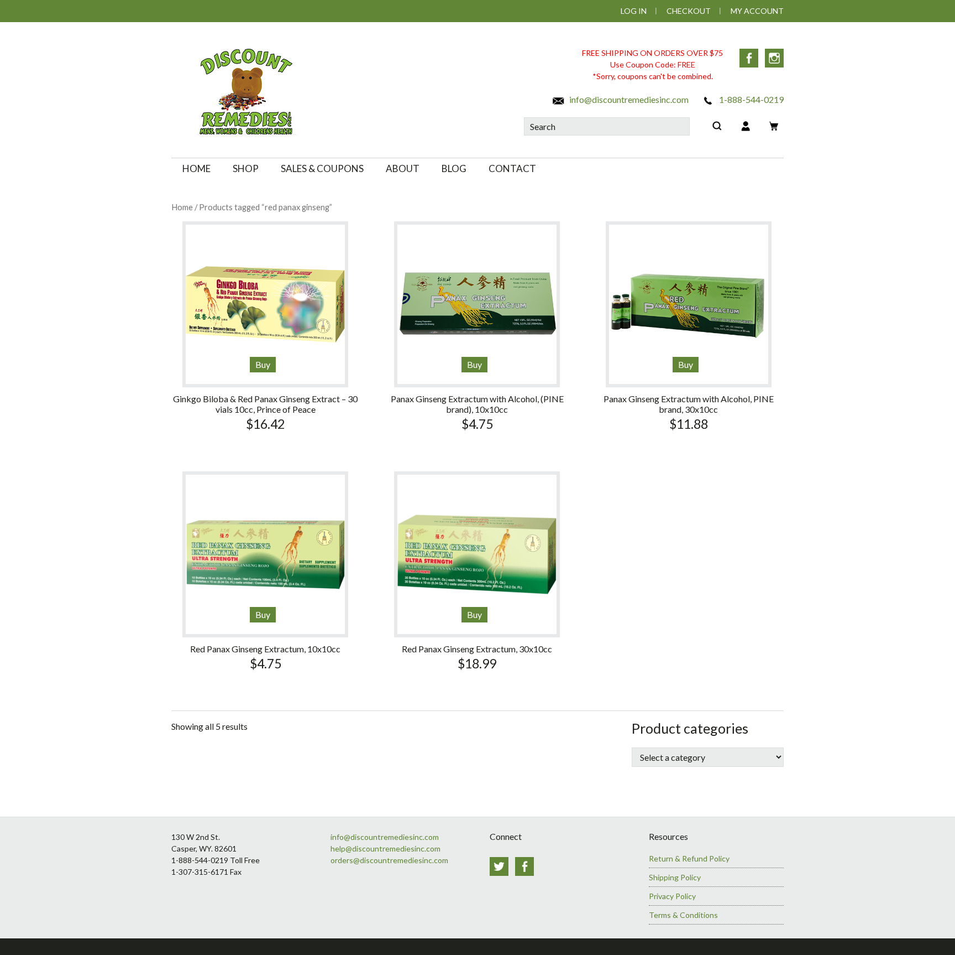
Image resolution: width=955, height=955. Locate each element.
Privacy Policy (672, 896)
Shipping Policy (675, 877)
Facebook (748, 58)
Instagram (774, 58)
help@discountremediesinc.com (385, 848)
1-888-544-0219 (750, 99)
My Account (757, 10)
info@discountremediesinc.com (628, 99)
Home (182, 207)
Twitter (499, 866)
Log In (634, 10)
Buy (262, 364)
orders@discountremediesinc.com (389, 860)
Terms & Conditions (683, 915)
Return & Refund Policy (689, 858)
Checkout (689, 10)
